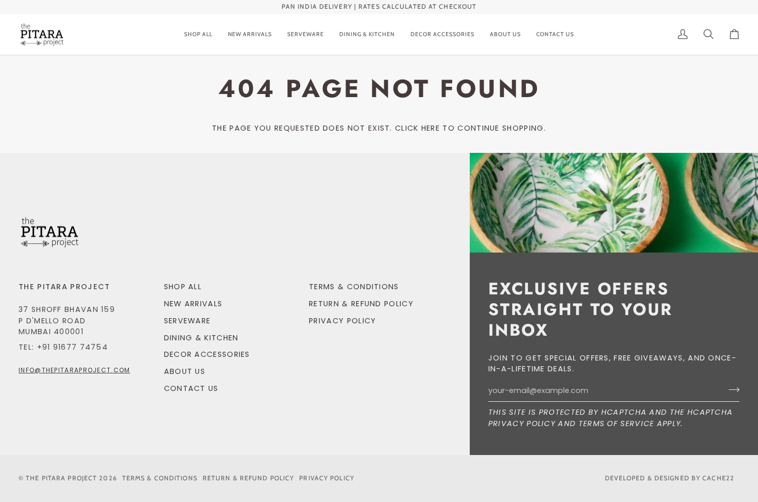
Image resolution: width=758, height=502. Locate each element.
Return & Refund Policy (361, 304)
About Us (184, 371)
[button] (305, 34)
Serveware (187, 321)
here (430, 128)
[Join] (730, 389)
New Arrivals (193, 304)
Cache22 (718, 478)
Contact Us (191, 388)
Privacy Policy (521, 423)
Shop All (183, 286)
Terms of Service (616, 423)
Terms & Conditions (354, 286)
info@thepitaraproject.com (74, 370)
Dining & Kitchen (201, 338)
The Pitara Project (61, 478)
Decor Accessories (207, 354)
